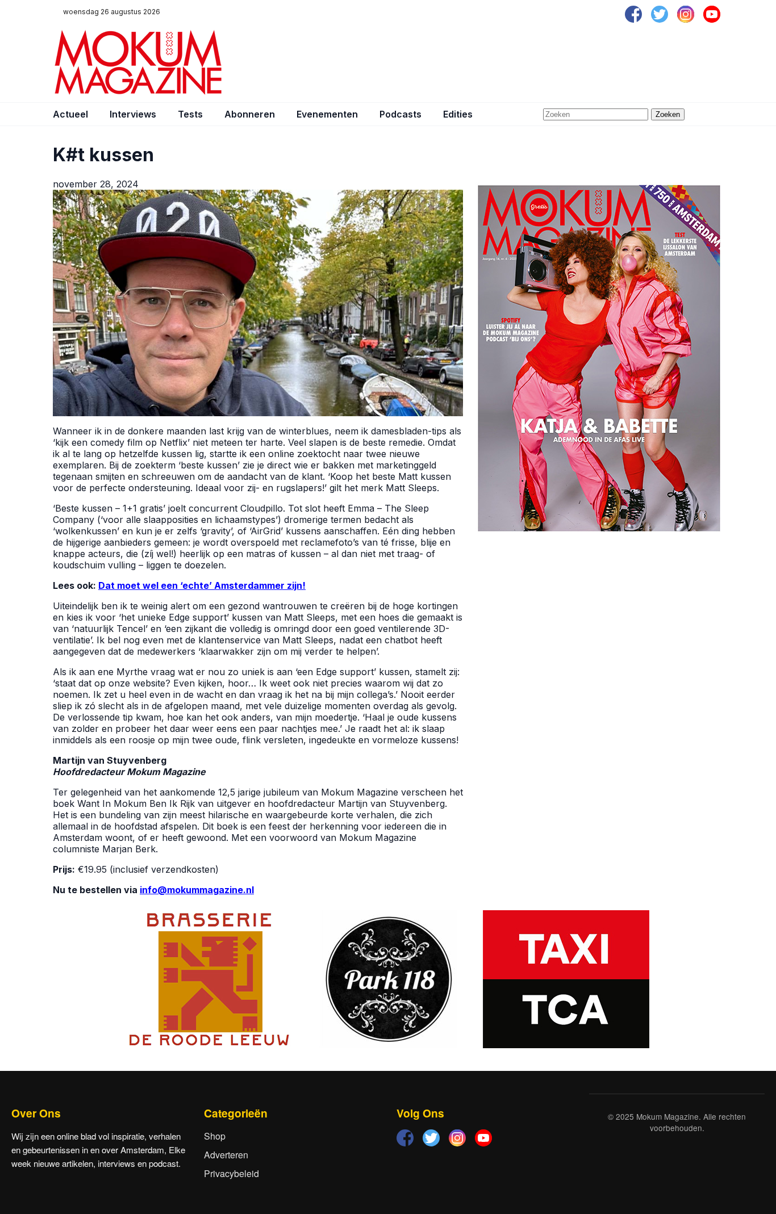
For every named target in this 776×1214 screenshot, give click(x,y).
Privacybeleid (231, 1173)
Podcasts (400, 114)
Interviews (133, 114)
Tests (190, 114)
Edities (458, 114)
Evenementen (327, 114)
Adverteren (226, 1154)
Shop (215, 1135)
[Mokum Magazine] (138, 62)
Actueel (70, 114)
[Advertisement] (516, 62)
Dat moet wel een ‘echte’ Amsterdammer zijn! (202, 585)
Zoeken (668, 114)
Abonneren (249, 114)
